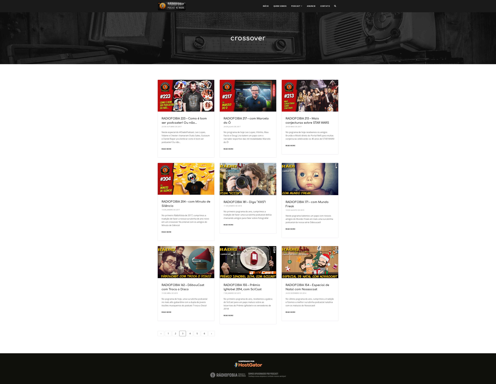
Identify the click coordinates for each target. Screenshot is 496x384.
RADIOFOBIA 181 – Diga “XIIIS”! (245, 202)
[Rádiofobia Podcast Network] (172, 6)
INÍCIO (266, 6)
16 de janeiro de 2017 (171, 210)
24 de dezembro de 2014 (296, 293)
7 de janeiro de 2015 (232, 293)
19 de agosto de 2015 (295, 210)
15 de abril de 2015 (170, 293)
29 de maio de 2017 (294, 127)
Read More (166, 149)
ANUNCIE (311, 6)
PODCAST (295, 6)
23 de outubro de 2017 (172, 127)
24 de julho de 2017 (232, 127)
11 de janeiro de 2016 (233, 206)
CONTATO (325, 6)
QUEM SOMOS (280, 6)
